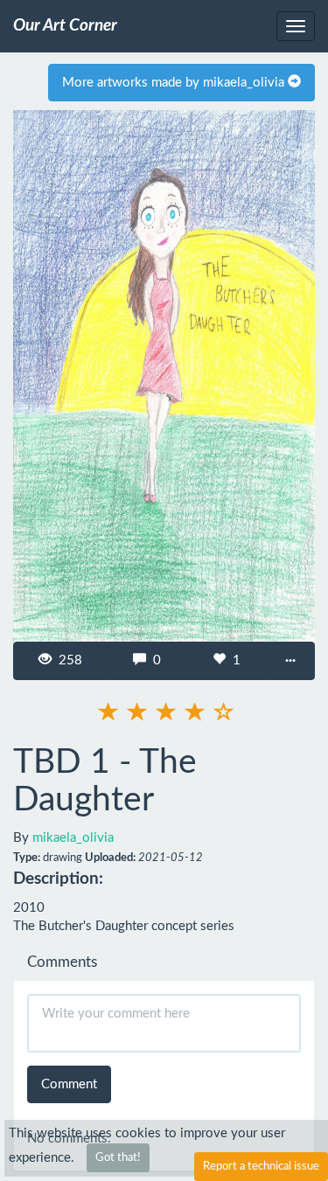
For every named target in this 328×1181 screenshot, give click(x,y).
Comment (69, 1084)
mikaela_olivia (73, 837)
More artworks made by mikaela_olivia (175, 82)
